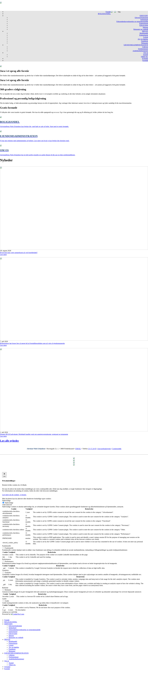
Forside (108, 12)
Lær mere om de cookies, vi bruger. (14, 495)
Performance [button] (6, 559)
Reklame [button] (5, 588)
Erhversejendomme (141, 18)
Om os (145, 53)
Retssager (144, 43)
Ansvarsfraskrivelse (104, 449)
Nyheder (145, 58)
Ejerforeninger (143, 49)
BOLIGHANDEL (104, 14)
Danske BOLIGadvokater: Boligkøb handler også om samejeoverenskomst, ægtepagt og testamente (34, 434)
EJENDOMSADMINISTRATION (136, 45)
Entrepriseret (143, 23)
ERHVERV (144, 16)
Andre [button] (4, 599)
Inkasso (145, 27)
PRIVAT (145, 31)
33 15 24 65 (92, 449)
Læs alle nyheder (9, 440)
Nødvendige (9, 503)
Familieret (144, 41)
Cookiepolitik (116, 449)
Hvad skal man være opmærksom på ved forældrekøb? (18, 253)
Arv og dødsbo (143, 39)
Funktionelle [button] (6, 546)
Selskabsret (144, 19)
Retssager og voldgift (140, 29)
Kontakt (145, 60)
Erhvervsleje (143, 25)
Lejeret (145, 37)
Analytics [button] (5, 570)
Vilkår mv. (144, 57)
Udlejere (145, 47)
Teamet (145, 55)
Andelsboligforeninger (140, 51)
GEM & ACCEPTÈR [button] (9, 612)
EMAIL (78, 449)
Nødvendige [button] (6, 500)
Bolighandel (144, 33)
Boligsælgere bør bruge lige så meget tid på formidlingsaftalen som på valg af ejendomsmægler (32, 343)
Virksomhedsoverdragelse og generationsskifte (132, 21)
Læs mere (3, 254)
